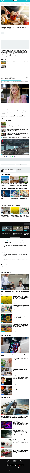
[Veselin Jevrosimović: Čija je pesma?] (5, 193)
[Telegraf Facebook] (12, 467)
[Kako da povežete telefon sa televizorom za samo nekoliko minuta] (6, 371)
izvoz (16, 164)
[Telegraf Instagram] (16, 467)
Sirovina (26, 164)
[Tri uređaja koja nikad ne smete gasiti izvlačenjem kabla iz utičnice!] (6, 362)
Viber (1, 159)
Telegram (4, 159)
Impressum (11, 470)
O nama (6, 470)
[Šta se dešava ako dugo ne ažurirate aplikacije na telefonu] (15, 345)
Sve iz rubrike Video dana (15, 236)
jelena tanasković (12, 164)
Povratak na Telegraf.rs (3, 1)
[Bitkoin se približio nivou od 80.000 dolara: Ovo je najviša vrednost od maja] (6, 318)
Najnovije (6, 272)
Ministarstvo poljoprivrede (4, 164)
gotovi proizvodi (21, 164)
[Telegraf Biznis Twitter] (14, 467)
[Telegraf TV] (18, 467)
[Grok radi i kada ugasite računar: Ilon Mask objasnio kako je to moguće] (6, 381)
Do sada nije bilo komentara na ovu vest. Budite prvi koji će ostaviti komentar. (12, 169)
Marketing (8, 470)
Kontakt (24, 470)
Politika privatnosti (20, 470)
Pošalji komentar (10, 171)
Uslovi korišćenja (27, 161)
